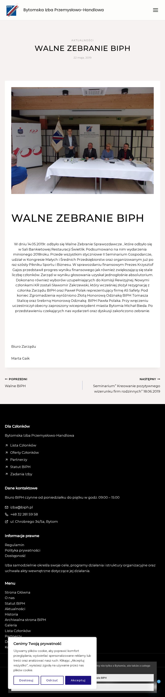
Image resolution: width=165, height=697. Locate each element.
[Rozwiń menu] (155, 10)
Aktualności (82, 40)
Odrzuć (52, 680)
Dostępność (15, 556)
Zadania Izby (21, 474)
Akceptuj (78, 680)
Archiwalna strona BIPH (25, 620)
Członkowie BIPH (97, 677)
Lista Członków (23, 445)
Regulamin (14, 545)
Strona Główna (17, 592)
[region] (52, 663)
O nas (10, 598)
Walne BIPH (16, 382)
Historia (11, 614)
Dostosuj (26, 680)
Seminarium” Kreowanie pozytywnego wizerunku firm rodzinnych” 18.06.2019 (126, 385)
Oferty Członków (24, 453)
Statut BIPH (20, 467)
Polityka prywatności (22, 550)
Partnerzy (18, 460)
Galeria (11, 625)
